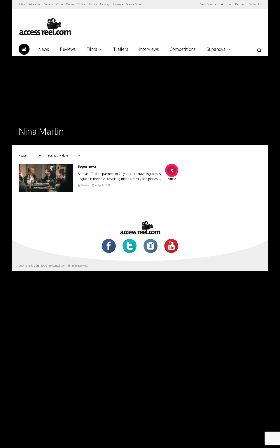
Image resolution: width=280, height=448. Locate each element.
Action (22, 4)
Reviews (68, 49)
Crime (59, 4)
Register (239, 4)
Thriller (81, 4)
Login (227, 4)
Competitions (183, 49)
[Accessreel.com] (45, 35)
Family (93, 4)
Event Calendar (208, 4)
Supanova (216, 49)
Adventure (34, 4)
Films (92, 49)
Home (24, 49)
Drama (70, 4)
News (43, 49)
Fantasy (104, 4)
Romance (117, 4)
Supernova (87, 166)
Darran (85, 185)
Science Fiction (134, 4)
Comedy (48, 4)
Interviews (149, 49)
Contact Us (255, 4)
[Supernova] (46, 191)
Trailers (120, 49)
